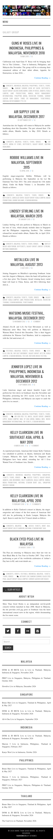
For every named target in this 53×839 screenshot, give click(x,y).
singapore (46, 475)
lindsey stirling (44, 246)
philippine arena (21, 96)
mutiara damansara (10, 249)
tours (47, 85)
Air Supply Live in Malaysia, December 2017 (26, 114)
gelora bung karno (20, 90)
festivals (9, 350)
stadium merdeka (31, 200)
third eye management (30, 98)
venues (5, 88)
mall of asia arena (27, 419)
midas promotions (10, 482)
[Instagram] (37, 631)
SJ (32, 56)
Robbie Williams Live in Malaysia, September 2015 (26, 162)
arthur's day (24, 576)
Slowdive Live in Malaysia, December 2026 (19, 686)
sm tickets (27, 421)
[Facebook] (18, 631)
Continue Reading (42, 78)
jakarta (42, 90)
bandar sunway (21, 88)
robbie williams (18, 200)
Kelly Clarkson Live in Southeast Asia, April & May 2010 (27, 437)
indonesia (17, 85)
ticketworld (45, 98)
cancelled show (18, 197)
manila (30, 93)
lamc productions (18, 93)
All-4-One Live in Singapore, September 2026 (20, 719)
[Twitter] (8, 631)
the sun (25, 356)
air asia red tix (21, 416)
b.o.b (4, 353)
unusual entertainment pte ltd (14, 101)
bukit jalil (46, 526)
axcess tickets (33, 477)
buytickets (46, 88)
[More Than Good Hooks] (26, 10)
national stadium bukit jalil (29, 482)
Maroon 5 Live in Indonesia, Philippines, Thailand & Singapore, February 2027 (26, 745)
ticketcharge (28, 302)
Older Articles (12, 589)
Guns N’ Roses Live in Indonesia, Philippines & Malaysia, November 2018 (26, 47)
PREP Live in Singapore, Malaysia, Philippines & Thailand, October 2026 (26, 679)
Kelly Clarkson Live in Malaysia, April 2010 (26, 498)
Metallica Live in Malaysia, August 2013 (26, 262)
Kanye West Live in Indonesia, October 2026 (19, 752)
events (17, 574)
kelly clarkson (27, 480)
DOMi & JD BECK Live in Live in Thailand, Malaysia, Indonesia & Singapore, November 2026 (26, 671)
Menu (5, 21)
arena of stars (15, 144)
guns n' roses (34, 90)
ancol (30, 416)
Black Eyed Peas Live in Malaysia (26, 541)
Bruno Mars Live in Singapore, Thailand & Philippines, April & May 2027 (26, 704)
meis (43, 419)
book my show (34, 88)
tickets (41, 85)
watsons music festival (38, 356)
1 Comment (36, 321)
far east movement (20, 353)
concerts (9, 85)
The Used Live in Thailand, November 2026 (19, 821)
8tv (48, 350)
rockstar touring (36, 96)
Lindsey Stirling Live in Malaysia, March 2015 (26, 213)
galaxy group (8, 90)
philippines (33, 85)
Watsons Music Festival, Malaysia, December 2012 (27, 315)
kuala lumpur (40, 197)
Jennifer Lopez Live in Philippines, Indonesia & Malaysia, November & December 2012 (26, 374)
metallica (38, 300)
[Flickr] (27, 631)
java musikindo (14, 480)
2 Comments (36, 504)
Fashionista (21, 835)
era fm (9, 353)
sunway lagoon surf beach (39, 579)
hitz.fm (42, 353)
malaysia (25, 85)
